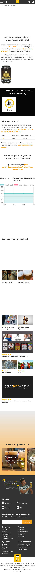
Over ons (4, 529)
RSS (20, 508)
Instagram (23, 503)
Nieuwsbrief (5, 553)
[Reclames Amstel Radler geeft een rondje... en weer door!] (9, 320)
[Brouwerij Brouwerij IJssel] (9, 364)
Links (3, 549)
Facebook (7, 503)
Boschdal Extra (22, 549)
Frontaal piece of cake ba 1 (9, 5)
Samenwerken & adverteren (7, 535)
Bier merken (21, 529)
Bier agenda (21, 536)
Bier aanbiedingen (23, 531)
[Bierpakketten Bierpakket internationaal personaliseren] (17, 342)
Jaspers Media (26, 569)
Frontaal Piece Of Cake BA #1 (13, 47)
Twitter (7, 508)
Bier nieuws (21, 533)
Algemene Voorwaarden (6, 545)
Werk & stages (6, 533)
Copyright (5, 548)
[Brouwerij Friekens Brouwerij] (25, 275)
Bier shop (20, 535)
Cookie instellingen (7, 538)
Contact (4, 531)
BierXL (3, 138)
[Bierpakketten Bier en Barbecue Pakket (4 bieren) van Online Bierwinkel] (17, 387)
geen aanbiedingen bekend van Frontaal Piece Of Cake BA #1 (17, 167)
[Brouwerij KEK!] (25, 364)
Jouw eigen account (8, 551)
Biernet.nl (7, 569)
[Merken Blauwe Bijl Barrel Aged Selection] (25, 320)
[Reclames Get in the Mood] (9, 275)
